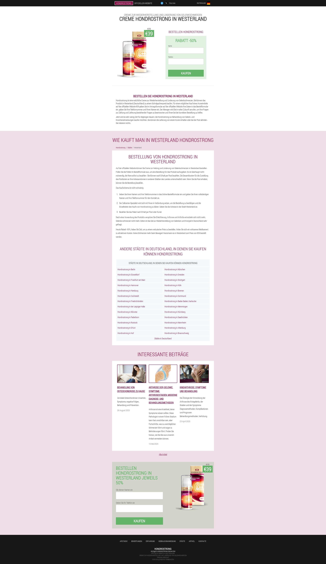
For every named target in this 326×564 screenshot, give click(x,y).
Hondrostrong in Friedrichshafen (130, 301)
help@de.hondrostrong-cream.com (163, 551)
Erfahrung (150, 541)
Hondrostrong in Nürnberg (175, 312)
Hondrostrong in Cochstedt (128, 296)
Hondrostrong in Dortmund (175, 296)
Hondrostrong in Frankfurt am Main (131, 280)
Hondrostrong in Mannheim (175, 322)
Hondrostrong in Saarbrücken (176, 317)
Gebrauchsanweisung (167, 541)
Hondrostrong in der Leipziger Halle (131, 306)
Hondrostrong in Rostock (127, 322)
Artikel (192, 541)
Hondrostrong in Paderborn (128, 317)
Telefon (170, 57)
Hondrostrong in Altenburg (175, 327)
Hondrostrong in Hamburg (128, 290)
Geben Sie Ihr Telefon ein (125, 503)
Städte (182, 541)
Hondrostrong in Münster (127, 312)
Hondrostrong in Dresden (174, 274)
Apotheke (123, 541)
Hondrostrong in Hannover (128, 285)
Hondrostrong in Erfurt (126, 327)
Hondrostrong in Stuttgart (175, 280)
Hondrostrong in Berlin (126, 269)
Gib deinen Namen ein (124, 490)
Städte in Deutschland (163, 338)
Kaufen (186, 73)
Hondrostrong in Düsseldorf (128, 274)
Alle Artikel (163, 454)
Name (170, 46)
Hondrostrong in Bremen (174, 290)
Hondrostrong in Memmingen (176, 306)
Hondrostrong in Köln (173, 285)
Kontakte (202, 541)
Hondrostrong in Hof (126, 333)
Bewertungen (136, 541)
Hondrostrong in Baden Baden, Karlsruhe (180, 301)
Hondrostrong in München (175, 269)
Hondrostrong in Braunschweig (177, 333)
